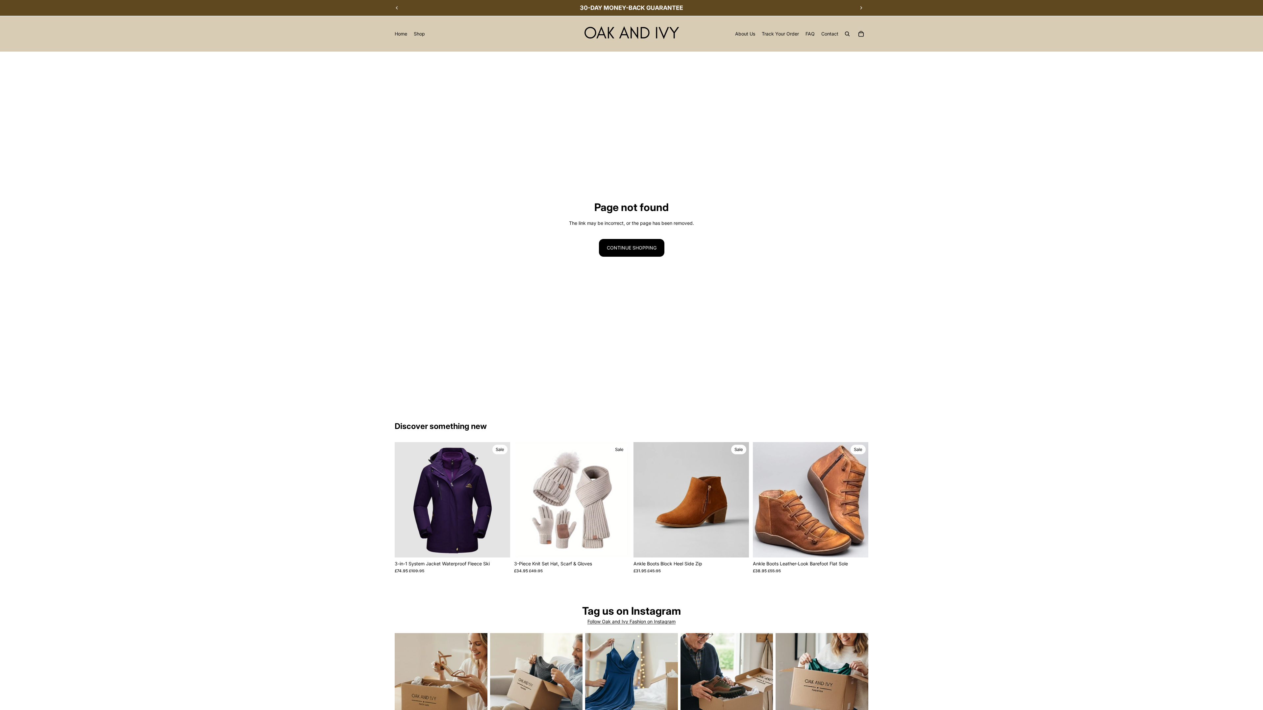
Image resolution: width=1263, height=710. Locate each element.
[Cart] (861, 34)
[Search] (847, 34)
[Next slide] (861, 8)
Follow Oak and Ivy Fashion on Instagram (631, 621)
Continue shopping (631, 247)
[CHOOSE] (500, 547)
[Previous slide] (397, 8)
